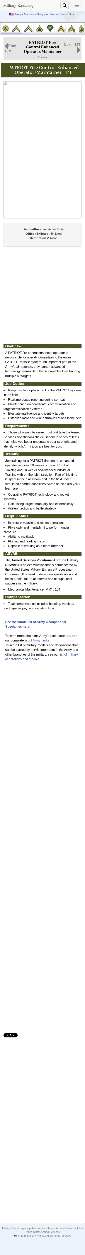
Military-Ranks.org (18, 5)
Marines (29, 14)
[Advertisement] (42, 293)
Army (17, 14)
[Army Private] (16, 28)
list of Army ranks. (37, 640)
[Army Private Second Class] (28, 28)
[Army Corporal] (61, 28)
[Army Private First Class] (39, 28)
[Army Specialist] (50, 28)
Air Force (52, 14)
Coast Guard (68, 14)
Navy (40, 14)
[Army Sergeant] (71, 28)
